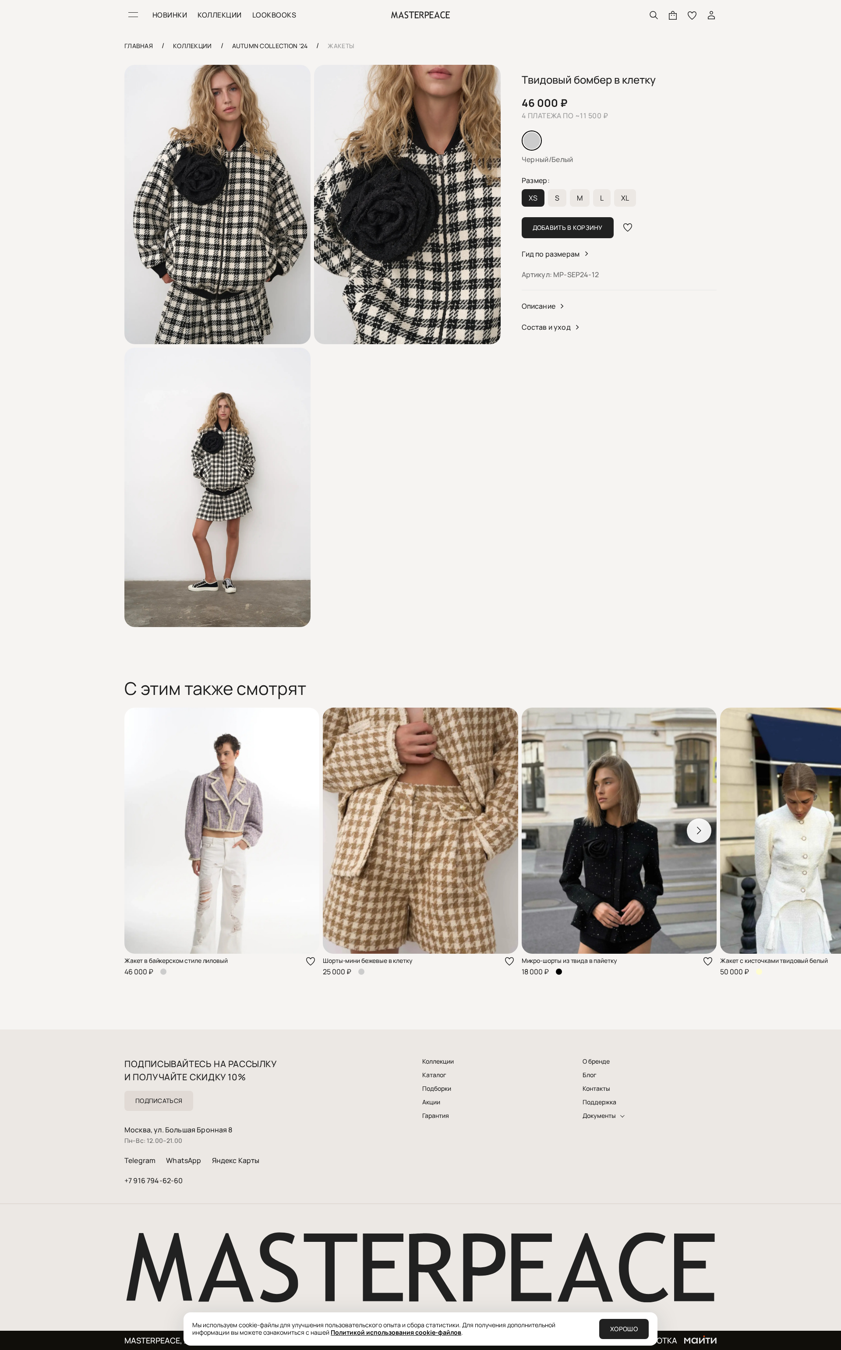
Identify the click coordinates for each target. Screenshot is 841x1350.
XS (533, 198)
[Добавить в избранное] (627, 227)
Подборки (436, 1089)
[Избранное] (692, 15)
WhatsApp (183, 1160)
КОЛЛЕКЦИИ (219, 15)
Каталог (434, 1075)
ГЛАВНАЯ (138, 46)
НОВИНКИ (169, 15)
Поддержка (599, 1102)
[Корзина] (673, 15)
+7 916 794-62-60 (153, 1180)
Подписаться (158, 1100)
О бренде (596, 1061)
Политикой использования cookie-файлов (396, 1332)
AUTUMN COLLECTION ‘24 (270, 46)
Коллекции (438, 1061)
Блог (590, 1075)
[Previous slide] (142, 830)
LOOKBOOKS (274, 15)
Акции (431, 1102)
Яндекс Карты (236, 1160)
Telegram (139, 1160)
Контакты (596, 1089)
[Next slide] (699, 830)
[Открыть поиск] (653, 15)
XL (625, 198)
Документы (599, 1116)
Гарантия (435, 1116)
